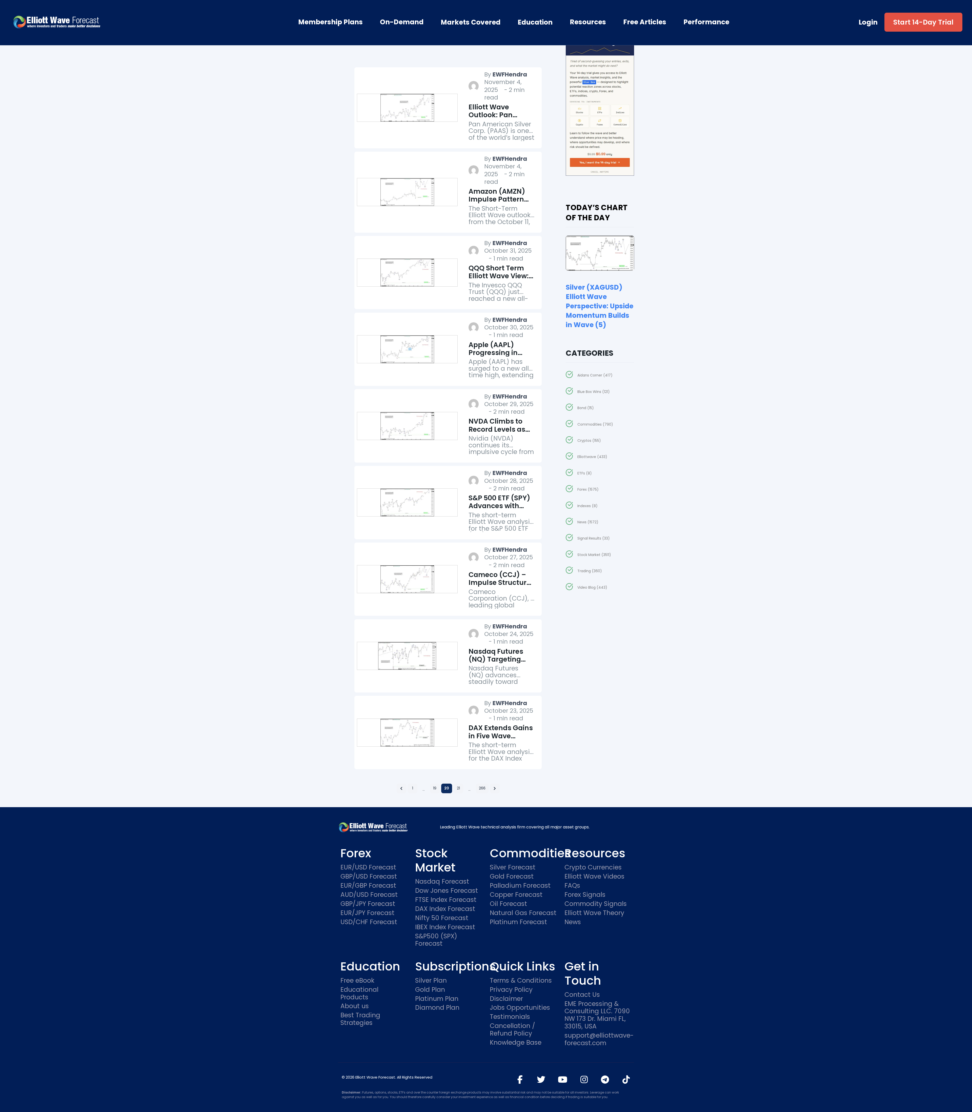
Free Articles (644, 22)
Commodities (595, 424)
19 (434, 788)
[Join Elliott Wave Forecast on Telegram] (605, 1079)
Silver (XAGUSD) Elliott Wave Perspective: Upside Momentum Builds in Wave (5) (599, 306)
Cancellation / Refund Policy (512, 1029)
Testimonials (510, 1017)
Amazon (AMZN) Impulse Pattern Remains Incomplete (497, 203)
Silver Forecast (512, 867)
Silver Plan (431, 980)
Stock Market (594, 554)
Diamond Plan (437, 1007)
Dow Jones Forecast (446, 891)
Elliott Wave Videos (594, 876)
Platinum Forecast (518, 922)
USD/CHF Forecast (368, 922)
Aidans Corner (594, 375)
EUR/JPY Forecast (367, 913)
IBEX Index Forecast (445, 927)
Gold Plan (430, 990)
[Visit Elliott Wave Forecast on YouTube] (562, 1079)
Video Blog (592, 587)
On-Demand (401, 22)
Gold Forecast (512, 876)
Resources (588, 22)
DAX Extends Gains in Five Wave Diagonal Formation (501, 739)
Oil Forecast (508, 904)
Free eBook (357, 980)
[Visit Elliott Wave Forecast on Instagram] (584, 1079)
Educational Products (359, 993)
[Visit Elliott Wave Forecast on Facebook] (520, 1079)
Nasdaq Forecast (442, 881)
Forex (587, 489)
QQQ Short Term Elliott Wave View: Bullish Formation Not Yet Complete (499, 279)
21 (458, 788)
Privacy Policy (511, 990)
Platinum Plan (436, 999)
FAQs (572, 885)
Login (868, 22)
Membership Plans (330, 22)
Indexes (587, 505)
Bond (585, 407)
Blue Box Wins (593, 391)
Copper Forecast (516, 895)
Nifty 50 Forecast (441, 918)
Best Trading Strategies (360, 1019)
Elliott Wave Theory (594, 913)
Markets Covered (470, 22)
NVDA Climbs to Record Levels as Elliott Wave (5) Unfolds (497, 433)
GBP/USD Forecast (368, 876)
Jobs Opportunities (520, 1007)
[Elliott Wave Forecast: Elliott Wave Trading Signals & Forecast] (85, 22)
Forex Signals (584, 895)
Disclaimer (506, 999)
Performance (706, 22)
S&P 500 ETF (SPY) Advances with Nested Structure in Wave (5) (502, 509)
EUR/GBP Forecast (368, 885)
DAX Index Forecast (445, 909)
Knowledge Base (515, 1042)
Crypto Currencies (593, 867)
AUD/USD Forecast (369, 895)
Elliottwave (592, 456)
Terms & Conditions (521, 980)
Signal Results (593, 538)
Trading (589, 570)
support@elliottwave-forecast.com (598, 1039)
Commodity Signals (595, 904)
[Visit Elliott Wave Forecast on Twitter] (541, 1079)
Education (535, 22)
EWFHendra (510, 74)
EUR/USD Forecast (368, 867)
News (587, 522)
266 (482, 788)
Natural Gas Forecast (523, 913)
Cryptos (589, 440)
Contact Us (582, 995)
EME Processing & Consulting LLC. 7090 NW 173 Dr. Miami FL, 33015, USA (597, 1015)
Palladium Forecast (520, 885)
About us (354, 1006)
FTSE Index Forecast (445, 900)
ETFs (584, 473)
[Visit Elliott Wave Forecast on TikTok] (626, 1079)
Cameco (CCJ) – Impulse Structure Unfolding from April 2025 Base (500, 586)
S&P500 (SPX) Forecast (436, 940)
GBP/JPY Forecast (367, 904)
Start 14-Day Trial (923, 22)
